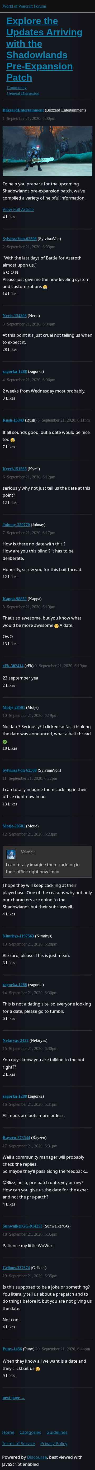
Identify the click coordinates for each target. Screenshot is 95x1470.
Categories (30, 1432)
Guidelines (57, 1432)
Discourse (37, 1457)
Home (8, 1432)
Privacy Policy (53, 1443)
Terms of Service (18, 1443)
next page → (14, 1397)
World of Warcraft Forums (24, 6)
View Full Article (18, 209)
